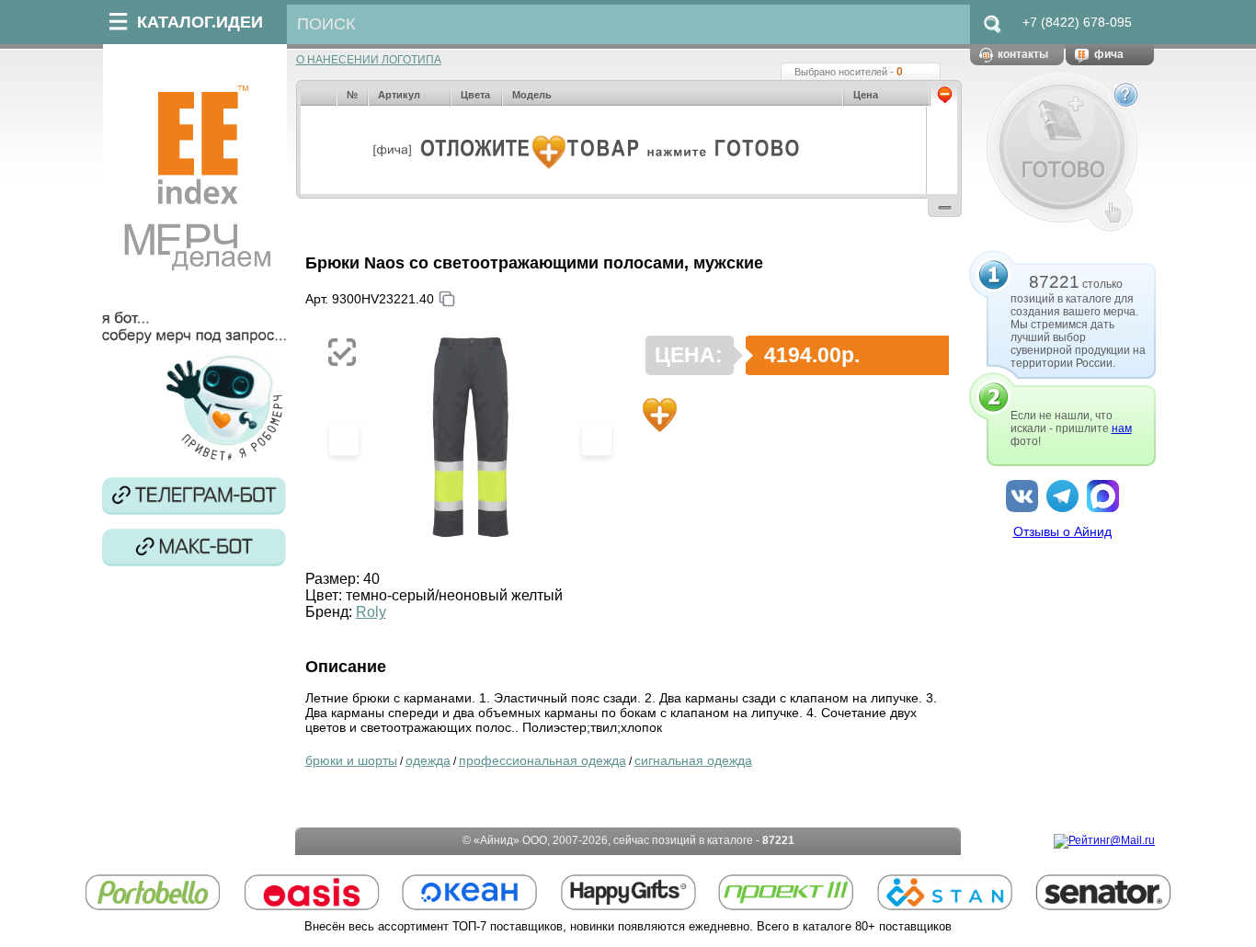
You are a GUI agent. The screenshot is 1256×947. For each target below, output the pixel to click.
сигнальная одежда (693, 760)
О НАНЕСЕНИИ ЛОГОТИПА (368, 59)
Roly (371, 612)
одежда (428, 760)
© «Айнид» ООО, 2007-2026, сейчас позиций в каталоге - (628, 840)
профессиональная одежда (542, 760)
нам (1122, 428)
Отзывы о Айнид (1062, 531)
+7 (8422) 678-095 (1077, 22)
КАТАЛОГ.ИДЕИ (200, 22)
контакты (1023, 54)
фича (1109, 54)
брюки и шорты (351, 760)
